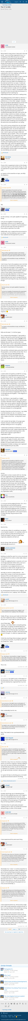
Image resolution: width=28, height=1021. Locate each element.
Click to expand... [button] (14, 200)
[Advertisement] (14, 26)
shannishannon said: (6, 701)
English (6, 1013)
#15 (26, 698)
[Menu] (2, 1)
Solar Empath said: (6, 852)
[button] (26, 1)
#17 (26, 743)
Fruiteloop (6, 976)
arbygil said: (4, 821)
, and (9, 781)
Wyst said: (4, 746)
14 (8, 972)
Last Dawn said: (5, 187)
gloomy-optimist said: (7, 608)
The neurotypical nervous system (14, 996)
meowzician (6, 970)
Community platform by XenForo (13, 1019)
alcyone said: (5, 284)
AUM (3, 9)
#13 (26, 651)
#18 (26, 791)
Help (10, 1016)
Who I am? (7, 975)
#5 (26, 247)
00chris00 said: (5, 250)
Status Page (4, 1015)
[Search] (23, 1)
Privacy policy (4, 1016)
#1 (26, 51)
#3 (26, 184)
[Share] (24, 51)
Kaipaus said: (5, 458)
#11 (26, 553)
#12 (26, 605)
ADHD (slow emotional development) (15, 981)
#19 (26, 817)
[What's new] (20, 1)
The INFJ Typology (14, 970)
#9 (26, 501)
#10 (26, 524)
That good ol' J (8, 969)
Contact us (10, 1015)
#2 (26, 162)
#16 (26, 720)
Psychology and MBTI (13, 976)
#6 (26, 321)
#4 (26, 214)
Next (14, 929)
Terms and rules (17, 1015)
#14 (26, 676)
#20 (26, 849)
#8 (26, 455)
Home (13, 1016)
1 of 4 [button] (9, 929)
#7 (26, 371)
